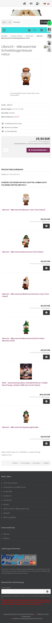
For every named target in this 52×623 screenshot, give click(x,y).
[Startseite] (25, 4)
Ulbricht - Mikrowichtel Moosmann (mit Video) (22, 252)
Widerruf (6, 538)
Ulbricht (16, 117)
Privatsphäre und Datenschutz (14, 487)
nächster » (37, 463)
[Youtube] (49, 49)
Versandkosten (45, 141)
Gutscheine (7, 500)
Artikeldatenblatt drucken (13, 124)
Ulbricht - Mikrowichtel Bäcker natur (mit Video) (23, 209)
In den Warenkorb (38, 150)
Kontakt (6, 504)
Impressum (7, 496)
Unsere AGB (7, 491)
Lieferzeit (6, 513)
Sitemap (6, 534)
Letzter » (47, 463)
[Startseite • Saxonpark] (26, 12)
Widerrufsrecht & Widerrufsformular (16, 509)
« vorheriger (25, 463)
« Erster (15, 463)
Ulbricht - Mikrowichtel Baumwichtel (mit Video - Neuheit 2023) (23, 339)
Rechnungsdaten (9, 517)
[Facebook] (49, 29)
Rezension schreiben (11, 128)
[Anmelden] (31, 4)
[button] (6, 22)
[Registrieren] (38, 4)
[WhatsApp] (49, 23)
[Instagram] (49, 36)
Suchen (45, 22)
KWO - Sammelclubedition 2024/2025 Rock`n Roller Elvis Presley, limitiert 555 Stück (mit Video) (25, 384)
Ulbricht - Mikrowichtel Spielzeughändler (20, 427)
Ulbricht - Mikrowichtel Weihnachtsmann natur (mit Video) (25, 295)
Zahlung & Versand (10, 483)
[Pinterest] (49, 43)
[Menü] (4, 30)
